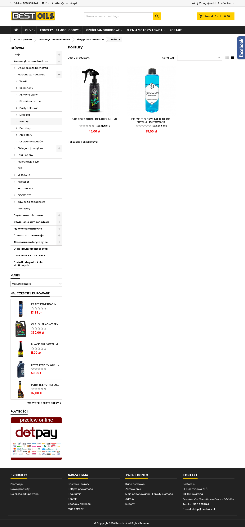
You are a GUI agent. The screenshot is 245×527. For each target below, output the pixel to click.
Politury (24, 121)
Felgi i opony (25, 155)
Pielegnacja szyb (28, 161)
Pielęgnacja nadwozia (31, 74)
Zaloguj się (205, 3)
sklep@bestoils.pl (66, 3)
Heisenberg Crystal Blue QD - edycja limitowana (151, 120)
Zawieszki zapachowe (32, 202)
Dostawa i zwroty (78, 484)
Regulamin (74, 494)
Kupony (130, 504)
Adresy (129, 499)
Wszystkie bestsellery (44, 403)
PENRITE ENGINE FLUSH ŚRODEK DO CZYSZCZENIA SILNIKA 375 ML (45, 384)
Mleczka (25, 115)
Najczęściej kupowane (25, 494)
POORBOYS (24, 195)
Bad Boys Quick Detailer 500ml (94, 119)
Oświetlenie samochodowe (31, 222)
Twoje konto (136, 475)
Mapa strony (75, 509)
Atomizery (24, 208)
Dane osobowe (135, 484)
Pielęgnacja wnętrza (30, 148)
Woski (23, 81)
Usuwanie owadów (31, 141)
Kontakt (176, 30)
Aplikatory (26, 135)
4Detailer (23, 182)
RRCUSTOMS (25, 188)
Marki (15, 275)
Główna (17, 48)
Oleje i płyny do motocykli (31, 249)
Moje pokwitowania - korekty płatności (149, 494)
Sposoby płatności (79, 504)
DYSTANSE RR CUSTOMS (29, 255)
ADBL (21, 168)
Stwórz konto (226, 3)
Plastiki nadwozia (30, 101)
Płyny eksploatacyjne (28, 228)
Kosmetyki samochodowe (59, 30)
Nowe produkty (20, 489)
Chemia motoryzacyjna (145, 30)
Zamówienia (133, 489)
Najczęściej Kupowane (30, 293)
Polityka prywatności (80, 489)
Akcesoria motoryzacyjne (31, 242)
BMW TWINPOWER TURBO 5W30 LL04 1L (45, 364)
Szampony (26, 88)
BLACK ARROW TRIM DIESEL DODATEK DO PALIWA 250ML (45, 344)
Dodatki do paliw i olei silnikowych (28, 263)
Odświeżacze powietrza (33, 68)
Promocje (17, 484)
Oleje (29, 30)
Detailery (25, 128)
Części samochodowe (103, 30)
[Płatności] (36, 438)
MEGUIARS (24, 175)
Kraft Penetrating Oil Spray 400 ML (45, 304)
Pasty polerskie (29, 108)
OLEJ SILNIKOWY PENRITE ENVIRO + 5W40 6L (45, 324)
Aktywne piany (29, 94)
